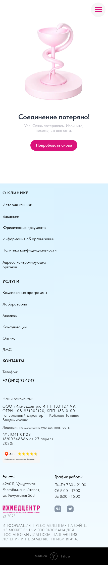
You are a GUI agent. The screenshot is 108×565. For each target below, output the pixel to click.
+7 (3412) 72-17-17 (18, 380)
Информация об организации (28, 238)
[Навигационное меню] (98, 9)
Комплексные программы (25, 292)
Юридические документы (24, 227)
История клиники (17, 204)
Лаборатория (15, 304)
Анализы (10, 315)
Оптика (9, 338)
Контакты (13, 360)
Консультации (15, 327)
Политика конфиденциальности (30, 250)
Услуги (11, 281)
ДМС (7, 349)
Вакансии (11, 216)
